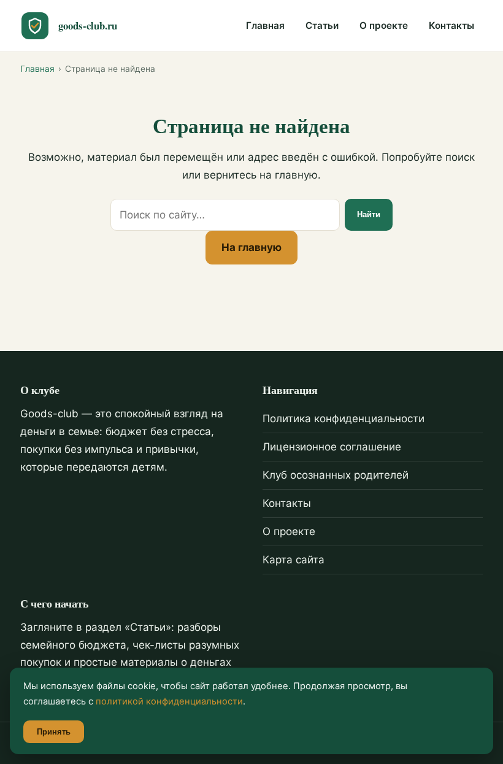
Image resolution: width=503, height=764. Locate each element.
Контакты (451, 25)
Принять (54, 731)
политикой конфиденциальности (169, 701)
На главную (251, 247)
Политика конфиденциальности (343, 418)
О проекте (383, 25)
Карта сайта (293, 560)
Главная (265, 25)
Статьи (322, 25)
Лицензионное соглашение (332, 447)
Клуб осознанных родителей (336, 475)
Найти (368, 214)
